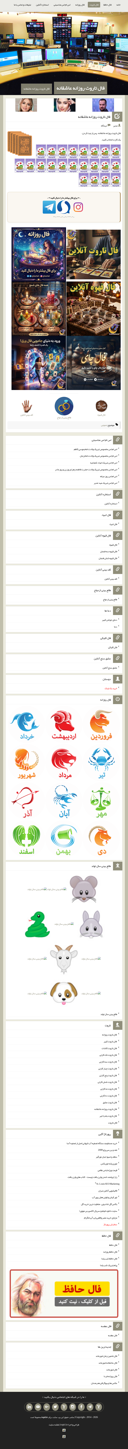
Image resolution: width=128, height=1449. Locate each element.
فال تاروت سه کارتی (108, 1061)
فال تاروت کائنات (109, 1048)
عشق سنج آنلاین (109, 667)
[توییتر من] (55, 1407)
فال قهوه (113, 544)
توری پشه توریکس (109, 1163)
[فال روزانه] (39, 255)
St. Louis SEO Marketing (108, 1183)
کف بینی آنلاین (110, 578)
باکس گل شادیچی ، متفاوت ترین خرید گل (99, 1204)
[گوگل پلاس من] (46, 1407)
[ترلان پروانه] (65, 105)
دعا (115, 626)
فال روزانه (79, 4)
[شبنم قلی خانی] (26, 105)
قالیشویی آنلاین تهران (107, 1190)
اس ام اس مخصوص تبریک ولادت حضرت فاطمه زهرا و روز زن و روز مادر (86, 469)
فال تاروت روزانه (109, 1034)
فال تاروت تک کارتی (108, 1055)
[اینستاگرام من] (72, 1407)
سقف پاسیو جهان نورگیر (106, 1156)
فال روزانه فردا (110, 1376)
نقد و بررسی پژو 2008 (107, 1150)
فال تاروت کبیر (110, 1041)
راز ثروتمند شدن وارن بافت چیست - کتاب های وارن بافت (92, 1177)
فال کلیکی (112, 647)
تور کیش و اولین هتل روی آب (104, 1197)
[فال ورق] (39, 363)
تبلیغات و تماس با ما (22, 4)
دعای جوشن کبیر (109, 619)
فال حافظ (108, 4)
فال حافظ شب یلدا (109, 1258)
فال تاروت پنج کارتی (108, 1075)
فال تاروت (94, 4)
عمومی (104, 425)
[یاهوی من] (98, 1407)
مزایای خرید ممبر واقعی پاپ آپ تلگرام (100, 1217)
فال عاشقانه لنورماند (107, 1362)
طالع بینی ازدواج (110, 599)
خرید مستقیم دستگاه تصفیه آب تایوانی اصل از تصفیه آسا (92, 1143)
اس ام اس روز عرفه (108, 476)
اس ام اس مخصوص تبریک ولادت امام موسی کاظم (95, 449)
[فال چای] (93, 363)
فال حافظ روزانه (110, 1251)
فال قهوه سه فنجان (108, 551)
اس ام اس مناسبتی (62, 4)
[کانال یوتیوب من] (38, 1407)
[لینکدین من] (29, 1407)
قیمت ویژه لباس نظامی (107, 1170)
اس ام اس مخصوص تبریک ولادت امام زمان (98, 455)
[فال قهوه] (93, 309)
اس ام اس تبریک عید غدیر (105, 483)
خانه (118, 4)
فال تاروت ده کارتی (108, 1095)
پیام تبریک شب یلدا (108, 1265)
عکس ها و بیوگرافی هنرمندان (104, 1383)
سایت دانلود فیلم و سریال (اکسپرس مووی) (98, 1211)
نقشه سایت (54, 1424)
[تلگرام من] (90, 1407)
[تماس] (64, 1407)
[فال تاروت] (93, 255)
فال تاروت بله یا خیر (108, 1116)
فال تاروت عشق (110, 1102)
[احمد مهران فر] (103, 105)
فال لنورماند (111, 1369)
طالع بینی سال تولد (108, 1014)
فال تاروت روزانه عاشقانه (80, 88)
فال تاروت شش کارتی (107, 1082)
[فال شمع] (39, 309)
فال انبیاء (113, 524)
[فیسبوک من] (81, 1407)
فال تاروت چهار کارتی (107, 1068)
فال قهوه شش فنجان (108, 558)
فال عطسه (112, 1335)
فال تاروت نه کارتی (108, 1088)
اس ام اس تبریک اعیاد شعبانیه (103, 462)
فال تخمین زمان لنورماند (106, 1356)
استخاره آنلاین (42, 4)
